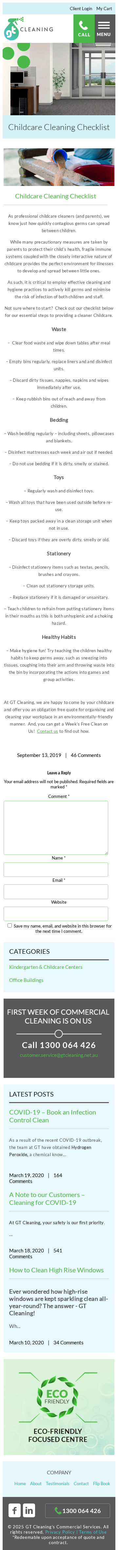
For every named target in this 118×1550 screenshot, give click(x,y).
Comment (59, 797)
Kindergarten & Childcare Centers (46, 967)
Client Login (81, 8)
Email (59, 880)
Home (20, 1483)
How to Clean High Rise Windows (56, 1270)
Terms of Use (93, 1532)
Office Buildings (26, 980)
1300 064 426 (68, 1045)
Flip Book (101, 1483)
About (36, 1483)
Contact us (47, 731)
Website (59, 902)
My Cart (104, 8)
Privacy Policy (60, 1532)
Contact (81, 1483)
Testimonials (57, 1483)
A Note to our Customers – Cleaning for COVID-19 (47, 1198)
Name (59, 858)
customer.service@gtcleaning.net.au (59, 1055)
